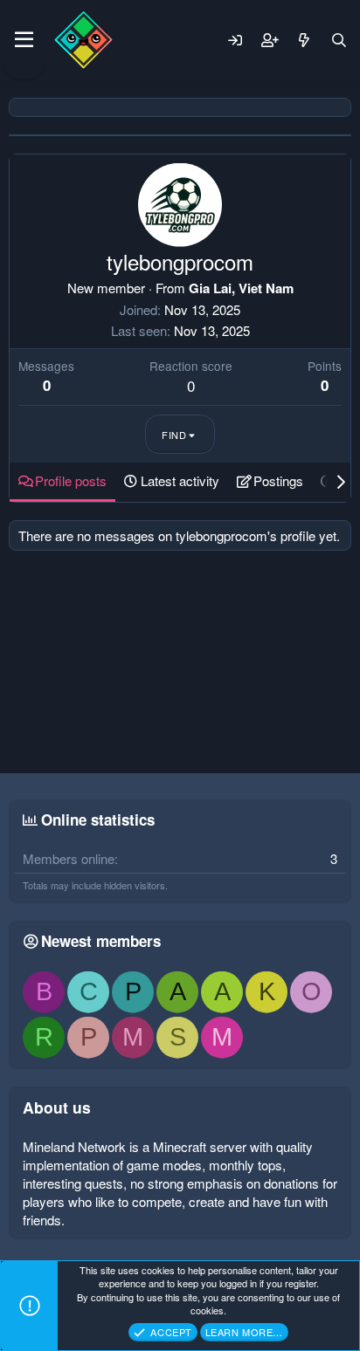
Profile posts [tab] (71, 480)
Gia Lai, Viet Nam (241, 288)
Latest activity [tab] (180, 480)
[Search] (339, 40)
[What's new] (304, 40)
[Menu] (24, 40)
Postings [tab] (278, 480)
